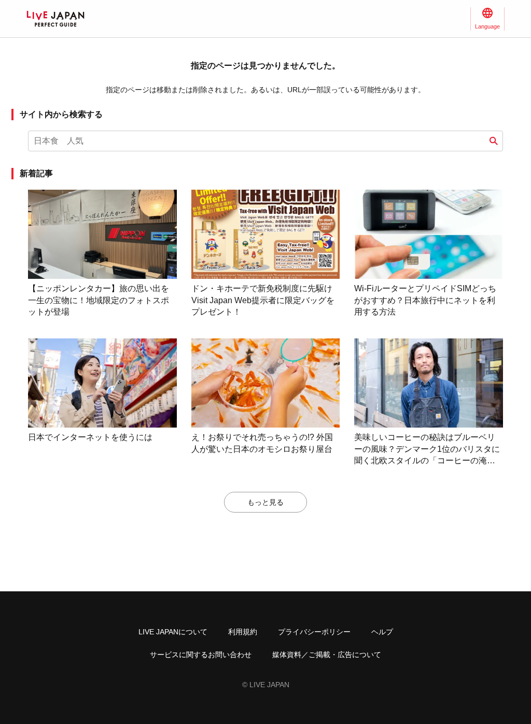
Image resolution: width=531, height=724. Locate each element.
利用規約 (242, 632)
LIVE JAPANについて (172, 632)
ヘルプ (382, 632)
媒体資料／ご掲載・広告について (326, 654)
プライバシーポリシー (314, 632)
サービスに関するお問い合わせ (200, 654)
